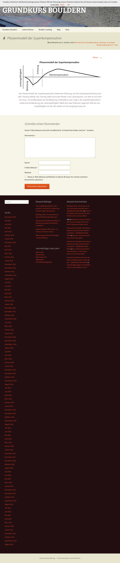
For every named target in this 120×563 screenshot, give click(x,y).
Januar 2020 (9, 366)
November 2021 (10, 311)
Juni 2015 (8, 512)
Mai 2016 (8, 479)
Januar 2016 (9, 486)
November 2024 (10, 217)
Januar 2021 (9, 333)
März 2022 (8, 297)
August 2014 (9, 544)
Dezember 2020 (10, 337)
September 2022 (10, 275)
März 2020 (8, 359)
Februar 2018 (9, 446)
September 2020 (10, 344)
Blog (58, 30)
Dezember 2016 (10, 461)
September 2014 (10, 541)
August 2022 (9, 279)
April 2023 (8, 250)
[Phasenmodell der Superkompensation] (60, 76)
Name (28, 162)
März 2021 (8, 326)
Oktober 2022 (9, 271)
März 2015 (8, 522)
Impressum (40, 252)
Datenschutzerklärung (47, 558)
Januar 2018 (9, 450)
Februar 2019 (9, 402)
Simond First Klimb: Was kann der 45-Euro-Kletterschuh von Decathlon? (79, 213)
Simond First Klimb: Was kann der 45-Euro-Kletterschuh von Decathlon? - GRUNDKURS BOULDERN (78, 259)
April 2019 (8, 395)
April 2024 (8, 231)
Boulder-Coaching (45, 30)
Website (28, 172)
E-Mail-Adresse (31, 167)
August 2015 (9, 504)
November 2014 (10, 533)
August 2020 (9, 348)
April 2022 (8, 293)
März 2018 (8, 442)
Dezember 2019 (10, 370)
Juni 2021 (8, 322)
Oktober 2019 (9, 377)
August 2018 (9, 424)
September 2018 (10, 421)
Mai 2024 (8, 228)
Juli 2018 (8, 428)
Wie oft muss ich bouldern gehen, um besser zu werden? (95, 42)
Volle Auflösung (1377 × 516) (108, 45)
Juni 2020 (8, 355)
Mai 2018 (8, 435)
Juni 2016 (8, 475)
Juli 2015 (8, 508)
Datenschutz (40, 255)
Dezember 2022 (10, 264)
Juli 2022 (8, 282)
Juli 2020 (8, 351)
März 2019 (8, 399)
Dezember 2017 (10, 453)
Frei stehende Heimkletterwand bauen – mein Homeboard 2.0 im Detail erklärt (78, 251)
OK (68, 5)
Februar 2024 (9, 235)
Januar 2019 (9, 406)
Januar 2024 (9, 239)
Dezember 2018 (10, 410)
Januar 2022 (9, 304)
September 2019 (10, 381)
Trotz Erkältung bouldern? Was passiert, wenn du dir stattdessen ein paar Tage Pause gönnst (48, 208)
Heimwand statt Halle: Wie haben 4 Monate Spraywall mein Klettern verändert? (48, 223)
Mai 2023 (8, 246)
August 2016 (9, 468)
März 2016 (8, 482)
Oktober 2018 (9, 417)
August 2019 (9, 384)
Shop (67, 30)
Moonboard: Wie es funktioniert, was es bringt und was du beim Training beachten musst (79, 221)
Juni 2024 (8, 224)
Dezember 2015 (10, 490)
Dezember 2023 (10, 242)
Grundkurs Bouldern (9, 30)
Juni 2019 (8, 392)
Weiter (97, 57)
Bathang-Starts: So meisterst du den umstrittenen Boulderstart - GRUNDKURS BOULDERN (78, 208)
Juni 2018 (8, 432)
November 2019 (10, 373)
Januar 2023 (9, 261)
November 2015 (10, 493)
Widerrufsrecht (41, 257)
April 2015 (8, 519)
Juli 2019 (8, 388)
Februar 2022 (9, 301)
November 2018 (10, 413)
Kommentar (30, 135)
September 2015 (10, 501)
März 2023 (8, 253)
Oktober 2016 (9, 464)
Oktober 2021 (9, 315)
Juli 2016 (8, 472)
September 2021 (10, 319)
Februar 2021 (9, 330)
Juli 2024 (8, 221)
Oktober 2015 (9, 497)
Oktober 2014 (9, 537)
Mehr (62, 5)
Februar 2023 (9, 257)
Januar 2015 (9, 530)
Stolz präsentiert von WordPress (68, 558)
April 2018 (8, 439)
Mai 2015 (8, 515)
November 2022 (10, 268)
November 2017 (10, 457)
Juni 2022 (8, 286)
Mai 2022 (8, 290)
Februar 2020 (9, 362)
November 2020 (10, 341)
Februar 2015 (9, 526)
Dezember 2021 (10, 308)
